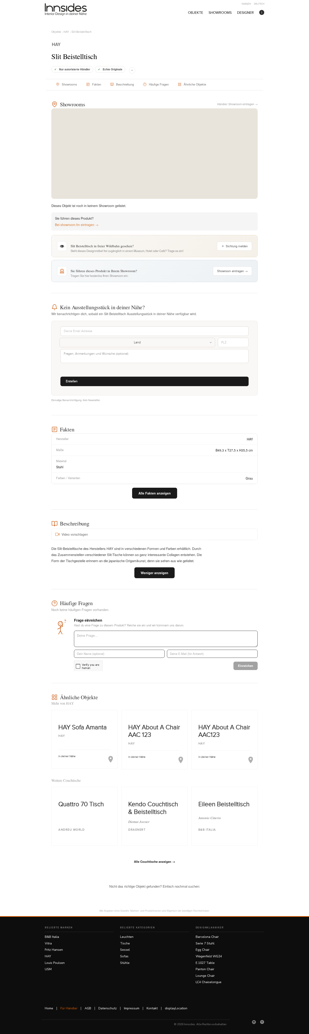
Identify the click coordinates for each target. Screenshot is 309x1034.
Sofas (124, 956)
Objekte (195, 13)
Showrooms (220, 13)
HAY (66, 31)
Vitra (48, 943)
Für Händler (68, 1008)
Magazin (246, 3)
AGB (88, 1008)
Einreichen (245, 665)
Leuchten (126, 937)
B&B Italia (52, 937)
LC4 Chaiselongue (208, 982)
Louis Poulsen (55, 963)
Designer (245, 13)
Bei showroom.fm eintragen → (76, 224)
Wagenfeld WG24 (209, 956)
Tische (125, 943)
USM (48, 969)
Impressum (131, 1008)
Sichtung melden (237, 246)
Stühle (125, 963)
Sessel (125, 950)
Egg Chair (202, 950)
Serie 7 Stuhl (205, 943)
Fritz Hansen (54, 950)
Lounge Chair (205, 976)
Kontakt (152, 1008)
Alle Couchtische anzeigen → (154, 861)
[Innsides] (73, 9)
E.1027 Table (205, 963)
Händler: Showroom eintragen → (237, 104)
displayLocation (176, 1008)
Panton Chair (205, 969)
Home (49, 1008)
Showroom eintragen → (232, 271)
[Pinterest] (262, 1022)
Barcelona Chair (207, 937)
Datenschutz (107, 1008)
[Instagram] (254, 1022)
